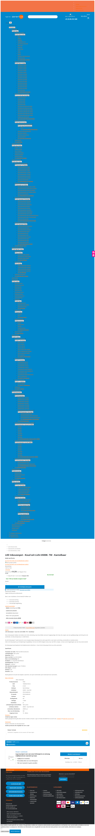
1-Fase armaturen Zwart (24, 491)
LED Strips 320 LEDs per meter (25, 113)
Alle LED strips (21, 90)
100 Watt (20, 433)
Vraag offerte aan (30, 627)
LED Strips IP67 (21, 102)
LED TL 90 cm (21, 344)
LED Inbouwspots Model (21, 222)
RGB (19, 36)
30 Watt (20, 430)
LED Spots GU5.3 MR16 (23, 304)
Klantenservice (14, 535)
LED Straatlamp (18, 331)
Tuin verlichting (16, 526)
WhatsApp (67, 758)
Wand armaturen (19, 319)
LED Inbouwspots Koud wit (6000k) (26, 190)
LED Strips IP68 (21, 104)
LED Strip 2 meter (22, 67)
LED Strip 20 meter (22, 77)
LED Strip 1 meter (22, 65)
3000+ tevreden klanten (13, 618)
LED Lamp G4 (18, 287)
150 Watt (20, 435)
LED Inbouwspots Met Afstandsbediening (28, 215)
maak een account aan (68, 718)
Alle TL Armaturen (22, 376)
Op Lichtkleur (18, 251)
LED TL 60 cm (21, 342)
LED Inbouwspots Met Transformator (27, 217)
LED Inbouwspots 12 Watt (24, 172)
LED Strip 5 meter (22, 72)
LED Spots (17, 299)
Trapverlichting (21, 328)
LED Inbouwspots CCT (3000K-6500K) (27, 192)
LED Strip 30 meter (22, 81)
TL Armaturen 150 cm (23, 367)
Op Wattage (18, 262)
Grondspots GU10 (19, 292)
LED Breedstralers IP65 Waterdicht (29, 415)
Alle (24, 59)
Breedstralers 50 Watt (23, 403)
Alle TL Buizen (21, 355)
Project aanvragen (74, 754)
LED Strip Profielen (16, 144)
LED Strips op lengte (20, 61)
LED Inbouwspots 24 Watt (24, 176)
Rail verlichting (16, 480)
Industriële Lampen (61, 792)
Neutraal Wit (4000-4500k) (24, 256)
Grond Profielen (19, 156)
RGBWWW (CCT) (22, 42)
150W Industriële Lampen (24, 267)
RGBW (19, 38)
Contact (45, 790)
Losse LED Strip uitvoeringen (22, 93)
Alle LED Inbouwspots (23, 179)
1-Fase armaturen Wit (23, 492)
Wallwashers (21, 324)
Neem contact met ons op (81, 6)
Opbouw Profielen (19, 152)
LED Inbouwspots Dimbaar (24, 201)
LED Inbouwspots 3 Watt (24, 167)
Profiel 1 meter (18, 147)
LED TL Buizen (15, 335)
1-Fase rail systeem (20, 483)
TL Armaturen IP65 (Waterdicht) (25, 374)
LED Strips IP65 (21, 101)
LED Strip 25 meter (22, 79)
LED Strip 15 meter (22, 76)
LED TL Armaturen (19, 358)
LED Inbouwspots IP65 (23, 242)
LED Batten (17, 387)
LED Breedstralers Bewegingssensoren (30, 417)
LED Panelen (15, 278)
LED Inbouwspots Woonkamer (25, 211)
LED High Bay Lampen (17, 247)
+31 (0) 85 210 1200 (71, 19)
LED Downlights (19, 297)
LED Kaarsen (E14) (19, 285)
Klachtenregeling (47, 794)
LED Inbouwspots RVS (23, 235)
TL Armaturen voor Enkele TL (25, 369)
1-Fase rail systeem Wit (23, 489)
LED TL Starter (21, 383)
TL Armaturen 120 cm (23, 365)
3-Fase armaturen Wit (23, 512)
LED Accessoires (16, 469)
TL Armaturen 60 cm (23, 362)
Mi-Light (20, 313)
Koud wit (20, 47)
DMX (22, 127)
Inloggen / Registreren (16, 533)
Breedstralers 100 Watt (23, 405)
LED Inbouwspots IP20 (23, 238)
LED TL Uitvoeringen (20, 338)
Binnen (19, 326)
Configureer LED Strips (23, 117)
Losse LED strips (22, 97)
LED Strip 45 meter (22, 86)
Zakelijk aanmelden (10, 606)
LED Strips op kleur (20, 33)
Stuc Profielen (18, 151)
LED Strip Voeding (22, 133)
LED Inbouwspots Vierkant (24, 229)
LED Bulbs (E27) (18, 283)
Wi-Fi (19, 315)
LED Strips (14, 29)
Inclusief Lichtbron (25, 507)
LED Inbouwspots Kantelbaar (25, 226)
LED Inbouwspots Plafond (24, 203)
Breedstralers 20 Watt (23, 399)
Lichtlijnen (14, 530)
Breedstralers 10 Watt (23, 398)
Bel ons (81, 758)
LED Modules (18, 140)
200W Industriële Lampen (24, 269)
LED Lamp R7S (18, 290)
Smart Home (18, 310)
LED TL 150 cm (21, 347)
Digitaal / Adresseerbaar (24, 56)
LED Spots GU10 (22, 303)
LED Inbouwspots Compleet (24, 210)
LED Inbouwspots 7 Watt (24, 170)
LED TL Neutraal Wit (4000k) (24, 351)
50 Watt (20, 431)
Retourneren (33, 795)
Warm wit (20, 45)
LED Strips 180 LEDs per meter (25, 111)
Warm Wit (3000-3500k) (23, 254)
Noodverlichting (19, 294)
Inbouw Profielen (19, 154)
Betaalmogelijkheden (48, 795)
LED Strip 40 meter (22, 84)
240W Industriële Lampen (24, 271)
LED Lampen (15, 279)
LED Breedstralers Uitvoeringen (26, 410)
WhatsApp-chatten (16, 787)
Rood (19, 51)
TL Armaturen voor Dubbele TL (25, 371)
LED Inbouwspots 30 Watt (24, 177)
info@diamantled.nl (16, 791)
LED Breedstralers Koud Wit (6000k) (24, 440)
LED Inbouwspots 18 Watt (24, 174)
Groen (19, 52)
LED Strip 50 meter (22, 88)
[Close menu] (10, 23)
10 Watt (20, 426)
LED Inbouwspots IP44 (23, 240)
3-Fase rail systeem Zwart (24, 499)
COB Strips (20, 49)
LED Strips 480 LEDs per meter (25, 115)
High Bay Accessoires (20, 274)
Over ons (32, 790)
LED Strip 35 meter (22, 83)
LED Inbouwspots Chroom (24, 237)
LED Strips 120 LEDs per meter (25, 110)
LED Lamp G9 (18, 288)
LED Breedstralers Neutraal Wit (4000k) (24, 423)
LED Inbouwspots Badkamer (25, 204)
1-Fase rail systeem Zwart (24, 487)
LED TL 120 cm (21, 346)
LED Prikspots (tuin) (19, 296)
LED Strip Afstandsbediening (25, 124)
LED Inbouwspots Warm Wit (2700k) (26, 186)
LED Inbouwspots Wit (23, 233)
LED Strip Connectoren (23, 135)
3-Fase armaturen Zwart (24, 503)
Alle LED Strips (21, 58)
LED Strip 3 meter (22, 68)
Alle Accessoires (22, 136)
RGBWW (20, 40)
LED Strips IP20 (21, 99)
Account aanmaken (80, 10)
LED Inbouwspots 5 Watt (24, 169)
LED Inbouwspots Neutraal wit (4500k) (27, 188)
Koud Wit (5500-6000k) (23, 258)
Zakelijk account (79, 8)
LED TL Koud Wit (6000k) (24, 353)
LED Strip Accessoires (20, 120)
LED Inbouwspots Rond (23, 228)
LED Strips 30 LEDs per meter (25, 106)
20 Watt (20, 428)
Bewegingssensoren (20, 474)
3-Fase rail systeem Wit (23, 501)
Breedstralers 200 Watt (23, 408)
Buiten (19, 322)
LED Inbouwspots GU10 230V (25, 213)
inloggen (59, 718)
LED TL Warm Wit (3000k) (24, 349)
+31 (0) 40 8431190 (12, 808)
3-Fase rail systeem (20, 496)
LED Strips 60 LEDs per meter (25, 108)
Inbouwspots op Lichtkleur (21, 183)
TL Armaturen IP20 (22, 372)
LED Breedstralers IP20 (26, 414)
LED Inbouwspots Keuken (24, 208)
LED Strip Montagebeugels (24, 131)
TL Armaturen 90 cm (23, 364)
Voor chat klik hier (15, 795)
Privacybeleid (46, 792)
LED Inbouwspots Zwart (23, 231)
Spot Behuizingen (22, 306)
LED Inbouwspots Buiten (24, 206)
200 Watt (20, 437)
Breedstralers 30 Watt (23, 401)
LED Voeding (18, 476)
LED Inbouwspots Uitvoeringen (22, 197)
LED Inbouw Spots (16, 160)
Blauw (19, 54)
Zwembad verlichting (17, 525)
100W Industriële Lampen (24, 265)
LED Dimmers (18, 473)
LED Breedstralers (16, 390)
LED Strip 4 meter (22, 70)
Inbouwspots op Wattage (21, 163)
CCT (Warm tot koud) (23, 43)
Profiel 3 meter (18, 149)
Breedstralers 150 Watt (23, 406)
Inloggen (77, 4)
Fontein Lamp (15, 528)
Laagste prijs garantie (11, 610)
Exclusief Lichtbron (25, 508)
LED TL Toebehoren (20, 380)
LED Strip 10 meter (22, 74)
